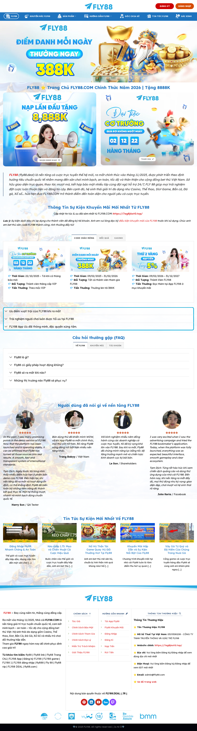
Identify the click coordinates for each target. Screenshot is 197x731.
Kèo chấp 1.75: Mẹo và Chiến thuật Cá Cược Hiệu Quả (59, 549)
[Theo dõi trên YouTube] (98, 702)
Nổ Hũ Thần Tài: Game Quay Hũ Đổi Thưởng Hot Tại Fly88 (98, 549)
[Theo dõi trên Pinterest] (84, 702)
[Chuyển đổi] (6, 311)
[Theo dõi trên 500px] (105, 702)
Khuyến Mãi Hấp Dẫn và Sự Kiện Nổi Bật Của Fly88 (137, 549)
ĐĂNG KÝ (165, 6)
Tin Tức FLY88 (160, 16)
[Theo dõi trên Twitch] (113, 702)
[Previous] (2, 551)
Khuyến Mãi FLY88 (40, 16)
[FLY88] (98, 6)
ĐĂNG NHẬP (184, 6)
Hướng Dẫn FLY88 (100, 16)
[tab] (84, 238)
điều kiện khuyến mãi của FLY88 (138, 220)
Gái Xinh (186, 16)
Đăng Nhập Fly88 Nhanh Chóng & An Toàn (20, 548)
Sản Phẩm (68, 16)
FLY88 (14, 16)
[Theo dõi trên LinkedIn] (91, 702)
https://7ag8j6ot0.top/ (128, 213)
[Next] (194, 551)
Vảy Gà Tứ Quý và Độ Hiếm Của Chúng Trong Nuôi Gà (176, 549)
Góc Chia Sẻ (132, 16)
